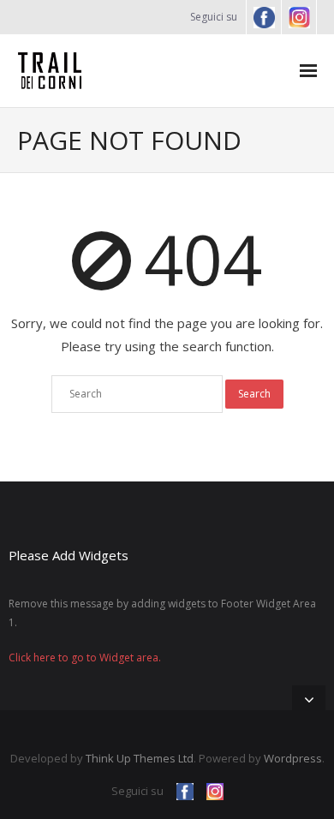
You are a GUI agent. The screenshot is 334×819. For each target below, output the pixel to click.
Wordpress (293, 758)
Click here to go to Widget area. (85, 657)
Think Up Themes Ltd (140, 758)
